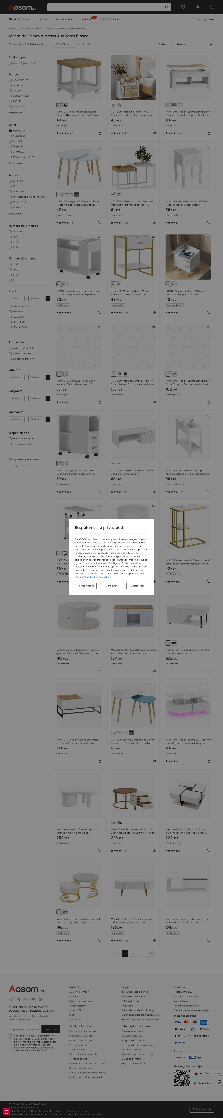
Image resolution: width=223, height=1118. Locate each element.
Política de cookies (100, 577)
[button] (6, 1111)
